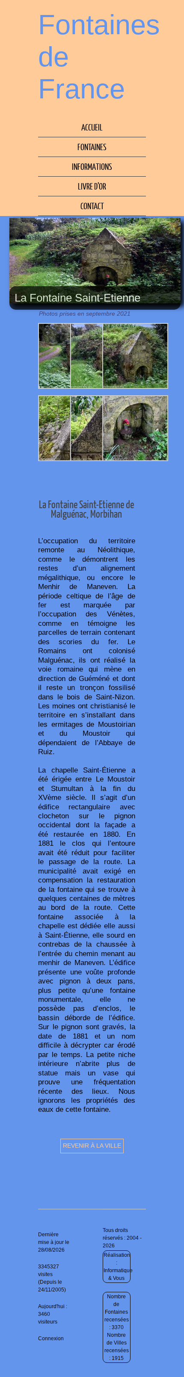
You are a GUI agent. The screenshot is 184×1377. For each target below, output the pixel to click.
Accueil (92, 127)
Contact (92, 206)
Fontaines (92, 147)
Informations (92, 166)
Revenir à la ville (92, 1145)
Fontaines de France (99, 56)
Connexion (51, 1338)
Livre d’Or (92, 186)
